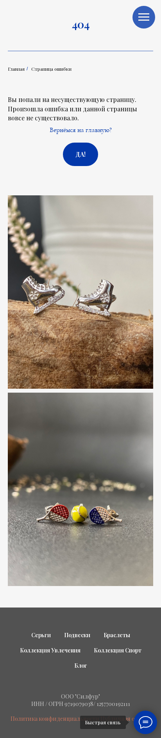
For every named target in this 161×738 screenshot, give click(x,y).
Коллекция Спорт (117, 650)
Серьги (41, 635)
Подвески (77, 635)
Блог (80, 665)
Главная (16, 69)
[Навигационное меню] (143, 17)
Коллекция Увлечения (50, 650)
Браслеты (117, 635)
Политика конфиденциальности (55, 718)
